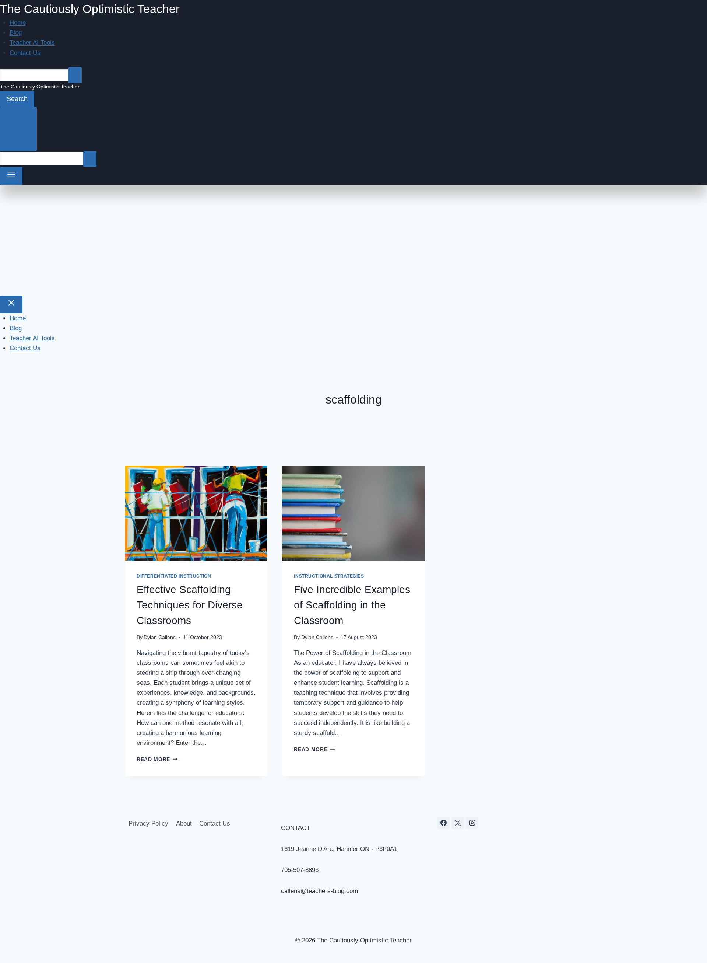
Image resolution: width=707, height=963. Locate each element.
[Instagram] (472, 823)
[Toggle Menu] (11, 176)
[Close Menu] (11, 304)
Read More (157, 759)
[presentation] (196, 513)
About (184, 823)
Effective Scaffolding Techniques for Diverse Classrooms (190, 605)
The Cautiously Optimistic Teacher (90, 8)
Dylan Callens (160, 637)
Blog (16, 32)
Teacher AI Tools (32, 42)
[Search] (75, 75)
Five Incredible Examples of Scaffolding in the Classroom (352, 605)
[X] (457, 823)
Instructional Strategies (329, 576)
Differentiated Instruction (174, 576)
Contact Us (25, 52)
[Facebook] (443, 823)
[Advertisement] (353, 240)
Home (18, 22)
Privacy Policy (148, 823)
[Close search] (18, 129)
